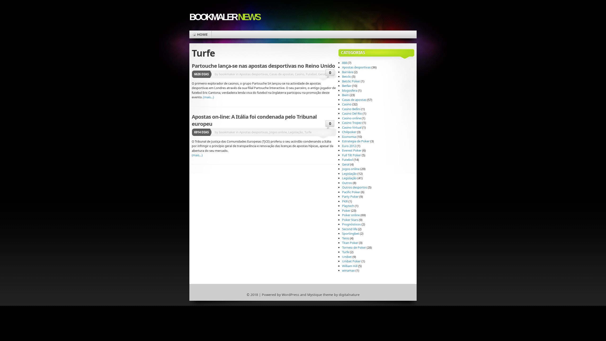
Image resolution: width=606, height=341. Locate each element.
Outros (347, 183)
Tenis (345, 238)
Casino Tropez (352, 123)
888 (344, 63)
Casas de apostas (354, 100)
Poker (346, 210)
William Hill (349, 266)
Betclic (346, 76)
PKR (345, 201)
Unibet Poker (351, 261)
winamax (348, 270)
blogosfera (349, 90)
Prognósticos (351, 224)
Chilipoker (349, 132)
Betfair (346, 86)
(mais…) (208, 97)
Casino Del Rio (352, 113)
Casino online (351, 118)
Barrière (347, 72)
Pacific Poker (351, 192)
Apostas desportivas (356, 67)
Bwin (345, 95)
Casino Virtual (351, 127)
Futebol (347, 159)
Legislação (349, 173)
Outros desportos (354, 187)
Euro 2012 (349, 146)
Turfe (345, 252)
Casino (347, 104)
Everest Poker (351, 150)
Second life (349, 229)
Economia (349, 137)
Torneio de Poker (354, 247)
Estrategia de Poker (356, 141)
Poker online (351, 215)
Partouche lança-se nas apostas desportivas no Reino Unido (263, 65)
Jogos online (351, 169)
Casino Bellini (351, 109)
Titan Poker (350, 243)
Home (202, 34)
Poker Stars (350, 220)
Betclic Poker (351, 81)
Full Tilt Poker (351, 155)
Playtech (348, 206)
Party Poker (350, 196)
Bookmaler (224, 17)
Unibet (347, 257)
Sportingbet (350, 233)
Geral (345, 164)
